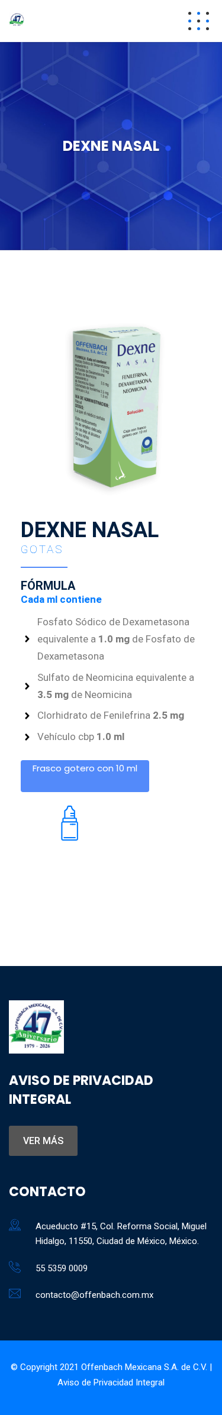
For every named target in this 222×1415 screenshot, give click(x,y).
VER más (43, 1140)
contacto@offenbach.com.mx (94, 1295)
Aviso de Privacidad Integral (111, 1382)
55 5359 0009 (62, 1268)
